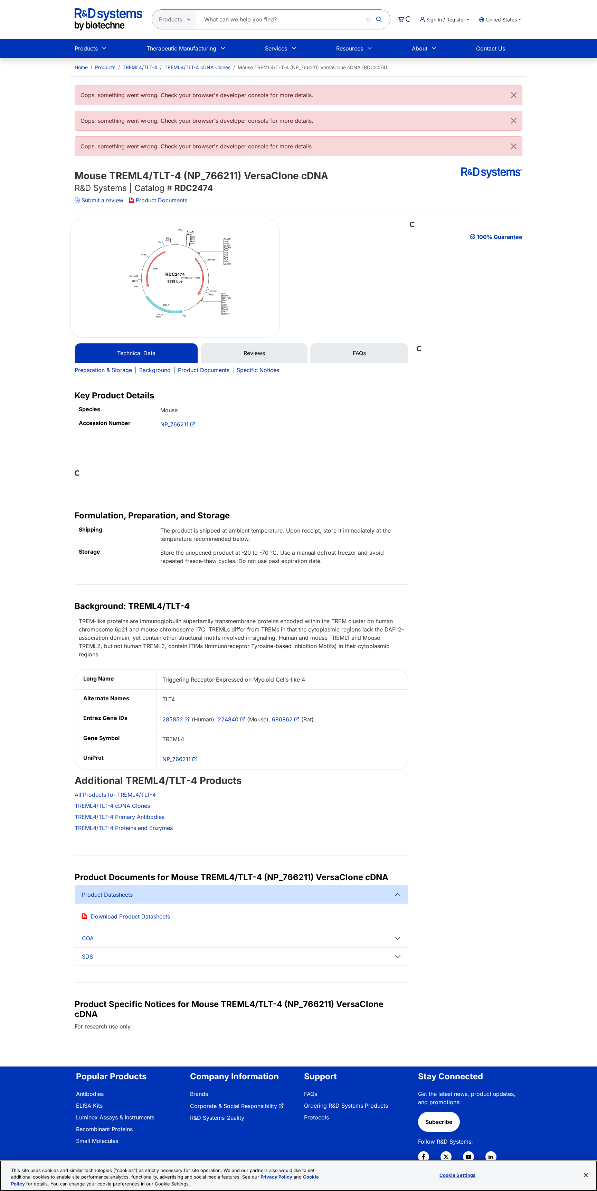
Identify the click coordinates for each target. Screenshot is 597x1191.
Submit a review (102, 200)
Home (81, 67)
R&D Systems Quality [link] (217, 1117)
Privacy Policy (276, 1177)
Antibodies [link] (90, 1093)
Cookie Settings (457, 1175)
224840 (228, 719)
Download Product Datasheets (130, 916)
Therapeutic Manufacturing (181, 48)
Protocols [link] (316, 1117)
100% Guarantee (499, 236)
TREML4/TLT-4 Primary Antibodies (119, 816)
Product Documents (161, 200)
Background (155, 370)
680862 (282, 719)
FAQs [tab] (359, 353)
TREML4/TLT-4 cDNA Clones (197, 67)
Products (86, 48)
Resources (349, 48)
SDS (87, 956)
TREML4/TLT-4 (140, 67)
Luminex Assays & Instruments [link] (115, 1117)
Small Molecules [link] (97, 1140)
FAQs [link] (310, 1093)
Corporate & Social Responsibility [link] (233, 1105)
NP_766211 (174, 424)
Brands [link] (199, 1093)
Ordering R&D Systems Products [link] (346, 1105)
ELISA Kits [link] (89, 1105)
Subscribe (439, 1121)
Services (276, 48)
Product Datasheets (107, 894)
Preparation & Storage (103, 370)
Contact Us (490, 48)
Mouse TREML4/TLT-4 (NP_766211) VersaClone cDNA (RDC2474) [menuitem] (312, 67)
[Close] (513, 95)
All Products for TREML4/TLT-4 (115, 794)
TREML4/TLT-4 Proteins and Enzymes (124, 827)
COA (88, 938)
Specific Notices (258, 370)
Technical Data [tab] (136, 353)
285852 (172, 719)
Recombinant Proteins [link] (104, 1129)
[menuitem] (81, 67)
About (419, 48)
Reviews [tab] (254, 353)
